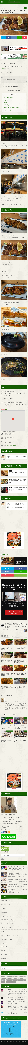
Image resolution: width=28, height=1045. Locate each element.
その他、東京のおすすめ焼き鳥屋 (11, 107)
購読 (2, 858)
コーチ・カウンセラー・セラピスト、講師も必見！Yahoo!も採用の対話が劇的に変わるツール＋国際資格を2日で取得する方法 (14, 880)
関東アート (8, 981)
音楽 (3, 950)
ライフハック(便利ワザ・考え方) (10, 935)
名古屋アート (3, 978)
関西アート (13, 981)
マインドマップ (6, 927)
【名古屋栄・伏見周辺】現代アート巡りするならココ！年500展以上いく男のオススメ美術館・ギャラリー (17, 874)
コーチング (13, 976)
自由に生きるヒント (8, 105)
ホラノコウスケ (9, 699)
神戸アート (24, 980)
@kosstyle (4, 68)
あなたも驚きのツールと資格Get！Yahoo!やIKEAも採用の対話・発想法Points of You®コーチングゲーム (13, 869)
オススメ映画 (5, 954)
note (8, 506)
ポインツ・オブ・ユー (7, 923)
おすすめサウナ (5, 900)
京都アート (19, 976)
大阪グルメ (20, 978)
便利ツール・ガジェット (8, 916)
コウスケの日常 (7, 110)
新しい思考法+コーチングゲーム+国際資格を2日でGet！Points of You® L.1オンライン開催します (17, 891)
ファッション (5, 943)
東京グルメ (8, 554)
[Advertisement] (14, 42)
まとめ (5, 102)
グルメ (3, 554)
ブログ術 (4, 946)
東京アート (8, 980)
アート (4, 908)
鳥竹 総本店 (3, 409)
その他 (3, 958)
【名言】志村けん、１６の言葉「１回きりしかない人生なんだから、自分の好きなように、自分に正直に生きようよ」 (17, 1007)
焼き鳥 (8, 445)
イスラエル (3, 976)
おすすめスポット (6, 939)
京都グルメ (24, 976)
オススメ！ (8, 976)
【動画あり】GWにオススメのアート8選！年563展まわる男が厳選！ (17, 885)
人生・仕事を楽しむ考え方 (8, 920)
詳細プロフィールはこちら (7, 829)
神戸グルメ (3, 981)
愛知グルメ (3, 980)
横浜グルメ (19, 980)
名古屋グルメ (9, 978)
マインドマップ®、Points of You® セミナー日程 (14, 612)
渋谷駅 (11, 445)
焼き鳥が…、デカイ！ (9, 100)
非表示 (15, 94)
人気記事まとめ (5, 904)
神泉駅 (14, 445)
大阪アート (15, 978)
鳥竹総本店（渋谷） (8, 97)
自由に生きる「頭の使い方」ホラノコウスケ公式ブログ (15, 1041)
